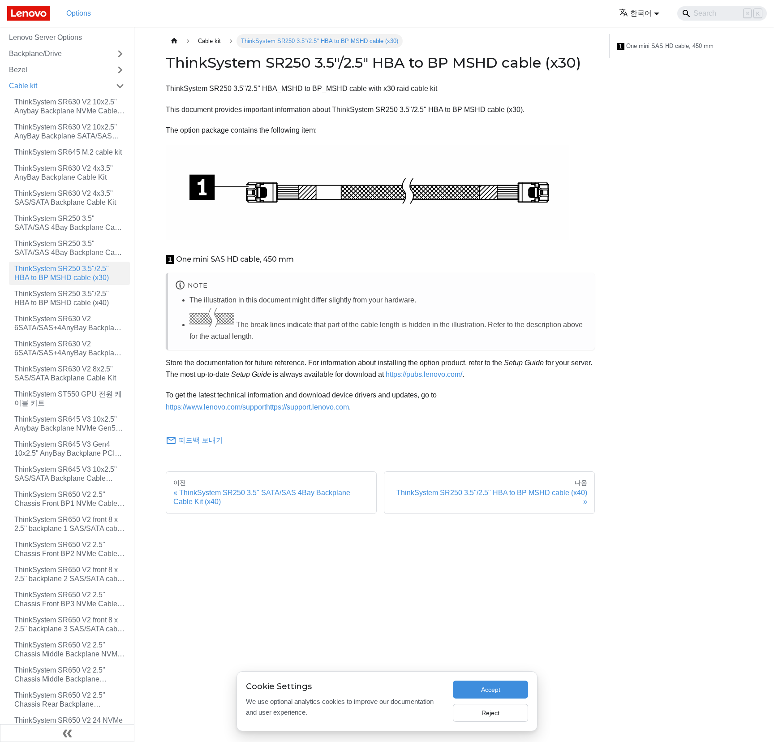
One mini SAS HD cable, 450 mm (666, 46)
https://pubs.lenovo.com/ (424, 374)
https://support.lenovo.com (307, 407)
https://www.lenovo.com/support (216, 407)
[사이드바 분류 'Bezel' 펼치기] (120, 70)
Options (78, 13)
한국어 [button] (641, 13)
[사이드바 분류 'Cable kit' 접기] (120, 86)
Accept (490, 689)
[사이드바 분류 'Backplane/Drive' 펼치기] (120, 54)
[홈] (174, 41)
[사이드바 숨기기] (67, 733)
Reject (490, 712)
